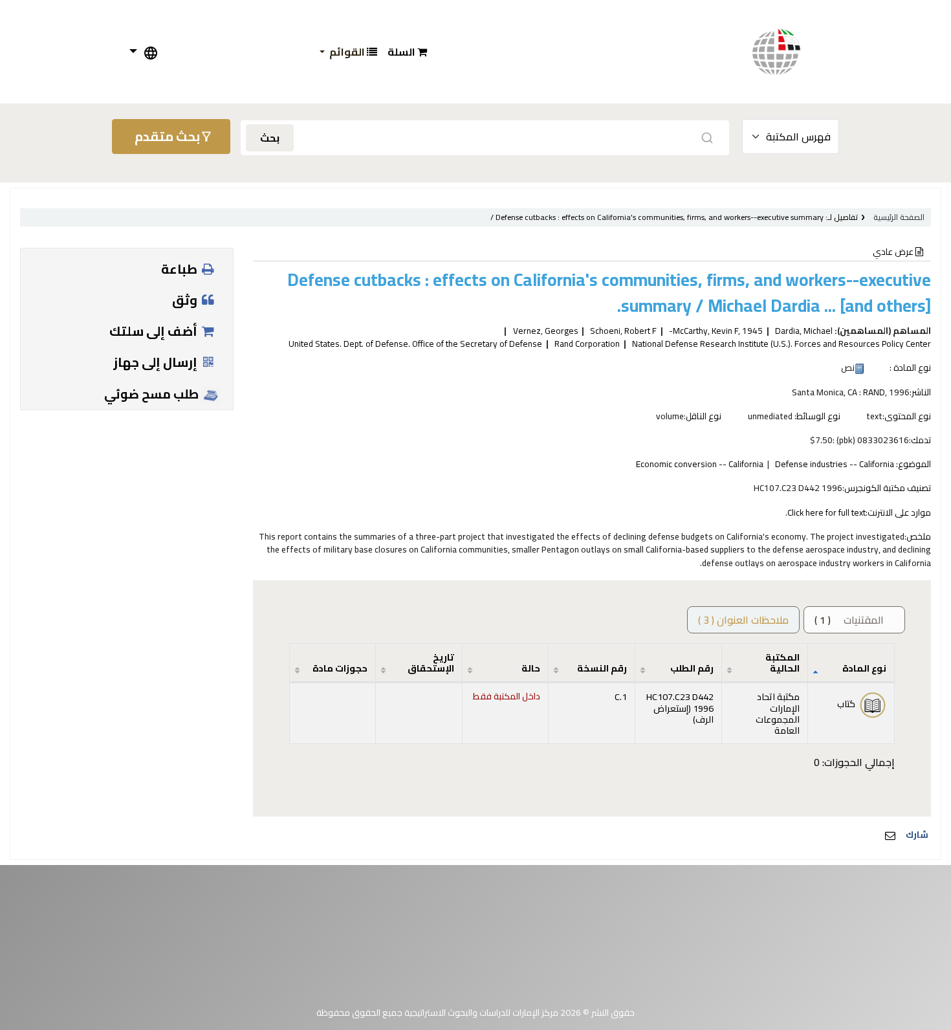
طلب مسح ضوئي (152, 394)
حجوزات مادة (339, 668)
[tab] (743, 619)
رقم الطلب (692, 668)
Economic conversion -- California (699, 463)
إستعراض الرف (683, 713)
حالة (530, 668)
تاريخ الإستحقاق (431, 662)
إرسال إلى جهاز (156, 362)
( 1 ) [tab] (849, 620)
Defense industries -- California (834, 463)
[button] (407, 52)
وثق (186, 300)
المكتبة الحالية (782, 662)
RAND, (875, 392)
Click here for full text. (825, 512)
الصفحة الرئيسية (898, 217)
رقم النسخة (602, 668)
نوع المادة (864, 668)
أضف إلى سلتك (154, 331)
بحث (269, 138)
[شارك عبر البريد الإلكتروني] (890, 835)
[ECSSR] (789, 52)
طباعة (180, 269)
